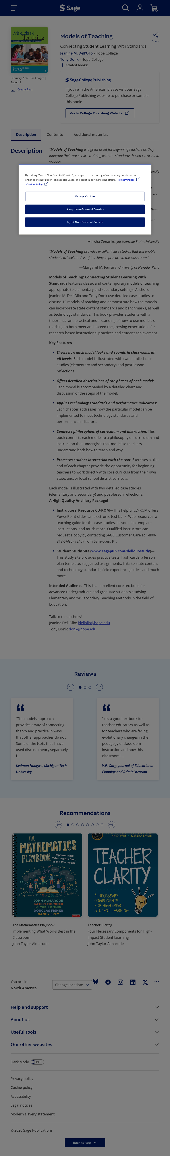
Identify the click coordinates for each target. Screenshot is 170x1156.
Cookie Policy (34, 184)
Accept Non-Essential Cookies (85, 209)
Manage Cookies (85, 196)
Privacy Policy (126, 179)
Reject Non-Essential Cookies (85, 222)
